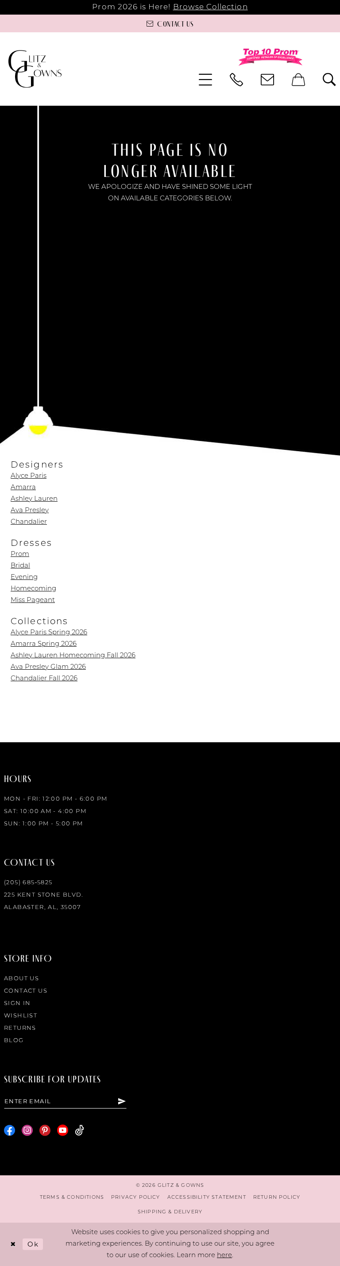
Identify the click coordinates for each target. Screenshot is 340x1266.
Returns (20, 1028)
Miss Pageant (33, 600)
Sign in (17, 1003)
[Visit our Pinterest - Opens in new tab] (44, 1130)
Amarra (23, 487)
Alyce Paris (28, 476)
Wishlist (20, 1016)
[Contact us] (267, 79)
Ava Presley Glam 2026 (48, 667)
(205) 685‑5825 (28, 883)
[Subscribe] (122, 1101)
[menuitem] (205, 79)
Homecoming (33, 589)
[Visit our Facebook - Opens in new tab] (9, 1130)
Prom (20, 554)
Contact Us (25, 991)
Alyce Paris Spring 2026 (49, 632)
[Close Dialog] (13, 1244)
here (224, 1255)
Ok (33, 1243)
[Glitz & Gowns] (35, 69)
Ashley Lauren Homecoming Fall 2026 (73, 655)
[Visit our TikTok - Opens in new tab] (79, 1130)
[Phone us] (236, 79)
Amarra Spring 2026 (44, 644)
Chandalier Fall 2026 (44, 678)
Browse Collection (210, 7)
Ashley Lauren (34, 499)
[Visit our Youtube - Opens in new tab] (62, 1130)
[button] (205, 79)
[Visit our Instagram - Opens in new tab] (27, 1130)
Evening (24, 577)
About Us (21, 979)
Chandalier (29, 522)
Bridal (20, 566)
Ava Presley (30, 510)
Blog (14, 1040)
